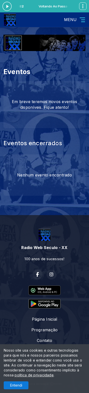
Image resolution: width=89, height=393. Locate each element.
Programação (44, 329)
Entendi (16, 385)
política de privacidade (34, 375)
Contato (44, 340)
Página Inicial (44, 319)
